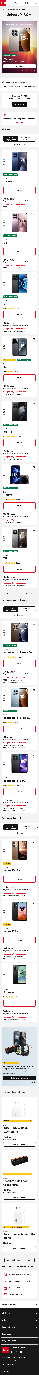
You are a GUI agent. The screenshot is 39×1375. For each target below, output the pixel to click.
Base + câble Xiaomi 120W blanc (16, 1129)
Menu (36, 3)
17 (4, 303)
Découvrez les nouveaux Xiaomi (19, 594)
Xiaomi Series (8, 86)
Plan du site (21, 1357)
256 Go (19, 251)
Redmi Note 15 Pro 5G (16, 718)
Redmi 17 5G (11, 931)
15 (4, 367)
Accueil (4, 9)
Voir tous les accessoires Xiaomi (19, 1260)
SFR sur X (16, 1352)
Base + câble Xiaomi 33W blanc (19, 1236)
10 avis (18, 563)
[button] (35, 71)
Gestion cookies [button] (20, 1361)
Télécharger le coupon (19, 1078)
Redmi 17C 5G (11, 870)
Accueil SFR (3, 3)
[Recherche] (16, 3)
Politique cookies (7, 1361)
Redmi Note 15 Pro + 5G (17, 652)
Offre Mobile (11, 9)
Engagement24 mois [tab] (27, 138)
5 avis (17, 722)
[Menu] (36, 3)
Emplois (30, 1368)
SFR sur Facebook (12, 1352)
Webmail (26, 3)
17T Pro (7, 181)
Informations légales (8, 1357)
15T (5, 558)
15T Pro (7, 431)
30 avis (18, 436)
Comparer (19, 123)
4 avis (18, 500)
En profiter (19, 66)
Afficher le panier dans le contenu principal (21, 3)
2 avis (17, 308)
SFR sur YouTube (21, 1352)
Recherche (16, 3)
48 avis (19, 657)
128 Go (19, 879)
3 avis (17, 371)
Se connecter (19, 104)
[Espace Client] (31, 3)
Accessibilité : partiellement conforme (13, 1368)
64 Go (19, 1003)
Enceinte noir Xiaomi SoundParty (16, 1183)
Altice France (6, 1371)
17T (5, 242)
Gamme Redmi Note (24, 86)
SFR (5, 1350)
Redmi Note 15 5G (14, 780)
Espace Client (31, 3)
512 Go (19, 190)
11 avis (17, 785)
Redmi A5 (9, 992)
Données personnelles (8, 1364)
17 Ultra (8, 495)
